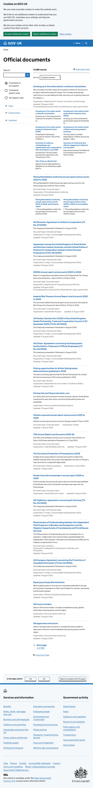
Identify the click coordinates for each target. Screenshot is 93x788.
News (66, 711)
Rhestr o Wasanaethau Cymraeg (40, 766)
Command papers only (14, 91)
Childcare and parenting (14, 724)
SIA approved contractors (45, 623)
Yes (32, 679)
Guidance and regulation (74, 716)
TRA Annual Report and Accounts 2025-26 (53, 434)
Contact (56, 763)
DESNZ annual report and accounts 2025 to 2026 (57, 272)
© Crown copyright (81, 781)
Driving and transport (13, 748)
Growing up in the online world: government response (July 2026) (76, 113)
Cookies (23, 763)
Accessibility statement (40, 763)
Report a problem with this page (72, 679)
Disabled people (11, 742)
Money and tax (40, 729)
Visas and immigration (43, 742)
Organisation (14, 113)
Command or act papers (15, 84)
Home (5, 49)
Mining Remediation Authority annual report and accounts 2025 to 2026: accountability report (75, 203)
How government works (74, 740)
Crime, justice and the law (15, 737)
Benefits (7, 706)
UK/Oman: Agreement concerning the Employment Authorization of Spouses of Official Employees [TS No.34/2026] (57, 346)
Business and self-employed (16, 719)
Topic (10, 106)
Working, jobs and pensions (45, 748)
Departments (69, 706)
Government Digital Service (16, 770)
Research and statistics (74, 721)
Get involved (69, 745)
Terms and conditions (13, 766)
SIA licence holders (42, 604)
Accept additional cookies (17, 34)
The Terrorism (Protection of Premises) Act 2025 (56, 453)
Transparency (69, 735)
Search (12, 70)
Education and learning (44, 706)
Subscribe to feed (83, 69)
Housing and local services (45, 724)
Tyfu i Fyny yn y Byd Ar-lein (46, 161)
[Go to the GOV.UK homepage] (12, 43)
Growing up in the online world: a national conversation (48, 112)
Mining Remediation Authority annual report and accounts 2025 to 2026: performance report (47, 203)
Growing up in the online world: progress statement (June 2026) (48, 129)
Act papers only (16, 97)
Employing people (41, 711)
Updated (12, 120)
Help (5, 763)
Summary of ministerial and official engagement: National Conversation (75, 145)
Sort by (36, 77)
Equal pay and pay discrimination (49, 582)
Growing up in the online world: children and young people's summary (76, 129)
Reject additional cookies (44, 34)
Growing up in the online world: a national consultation (59, 86)
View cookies (66, 34)
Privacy (13, 763)
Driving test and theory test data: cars (51, 393)
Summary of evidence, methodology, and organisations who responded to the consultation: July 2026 (48, 146)
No (46, 679)
